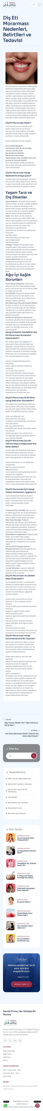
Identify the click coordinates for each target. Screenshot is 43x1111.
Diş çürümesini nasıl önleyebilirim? (25, 839)
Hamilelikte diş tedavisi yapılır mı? (26, 864)
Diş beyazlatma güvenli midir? (26, 852)
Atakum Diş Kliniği (9, 1051)
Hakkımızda (6, 1057)
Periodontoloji (15, 808)
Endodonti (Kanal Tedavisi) (20, 784)
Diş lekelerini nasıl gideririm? (25, 927)
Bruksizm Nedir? (23, 902)
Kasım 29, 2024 (22, 861)
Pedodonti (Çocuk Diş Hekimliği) (17, 791)
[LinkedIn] (15, 1041)
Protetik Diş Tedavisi (17, 813)
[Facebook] (5, 1041)
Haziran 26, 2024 (23, 836)
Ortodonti (13, 797)
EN (34, 4)
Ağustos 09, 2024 (23, 873)
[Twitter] (10, 1041)
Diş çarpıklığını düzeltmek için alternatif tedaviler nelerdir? (25, 940)
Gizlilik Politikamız (22, 1104)
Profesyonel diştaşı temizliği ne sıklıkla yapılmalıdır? (25, 877)
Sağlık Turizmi (7, 1054)
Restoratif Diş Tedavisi (18, 803)
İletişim (5, 1060)
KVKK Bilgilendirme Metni (21, 1101)
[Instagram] (20, 1041)
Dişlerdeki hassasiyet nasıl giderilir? (26, 889)
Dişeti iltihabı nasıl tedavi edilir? (24, 914)
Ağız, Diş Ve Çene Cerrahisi (19, 779)
